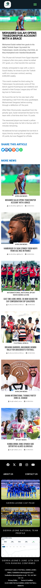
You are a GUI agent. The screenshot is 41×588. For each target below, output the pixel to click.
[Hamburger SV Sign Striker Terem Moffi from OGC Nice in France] (20, 228)
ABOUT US (8, 474)
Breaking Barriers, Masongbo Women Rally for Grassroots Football (20, 348)
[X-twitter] (14, 465)
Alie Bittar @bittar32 (16, 206)
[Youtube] (33, 465)
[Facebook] (8, 465)
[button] (35, 4)
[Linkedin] (20, 465)
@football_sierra (17, 401)
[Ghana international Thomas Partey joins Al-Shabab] (20, 375)
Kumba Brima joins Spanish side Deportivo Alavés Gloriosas (20, 445)
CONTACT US (31, 474)
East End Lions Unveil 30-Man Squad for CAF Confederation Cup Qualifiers (20, 300)
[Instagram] (27, 465)
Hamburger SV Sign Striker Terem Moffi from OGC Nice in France (20, 249)
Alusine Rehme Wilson (17, 304)
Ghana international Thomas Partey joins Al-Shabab (20, 396)
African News (21, 196)
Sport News (21, 440)
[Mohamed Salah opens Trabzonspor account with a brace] (20, 180)
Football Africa (21, 343)
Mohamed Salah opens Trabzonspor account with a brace (20, 201)
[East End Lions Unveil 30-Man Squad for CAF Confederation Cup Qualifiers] (20, 277)
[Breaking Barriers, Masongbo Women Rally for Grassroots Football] (20, 327)
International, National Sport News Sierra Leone (21, 294)
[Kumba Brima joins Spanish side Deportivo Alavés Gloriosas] (20, 424)
